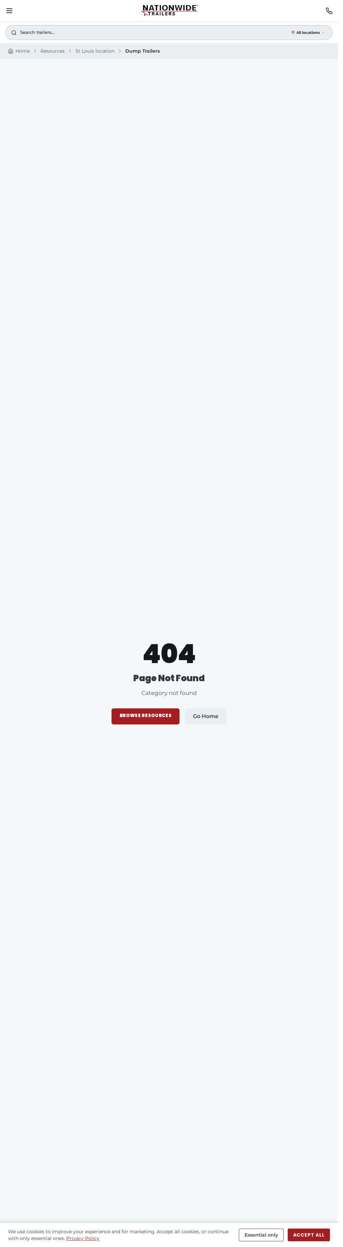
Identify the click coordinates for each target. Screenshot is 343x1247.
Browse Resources (146, 715)
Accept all (309, 1235)
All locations (308, 32)
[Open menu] (9, 11)
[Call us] (329, 10)
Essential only (261, 1235)
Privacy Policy (82, 1238)
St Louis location (95, 51)
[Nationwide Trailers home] (169, 10)
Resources (53, 51)
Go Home (205, 716)
